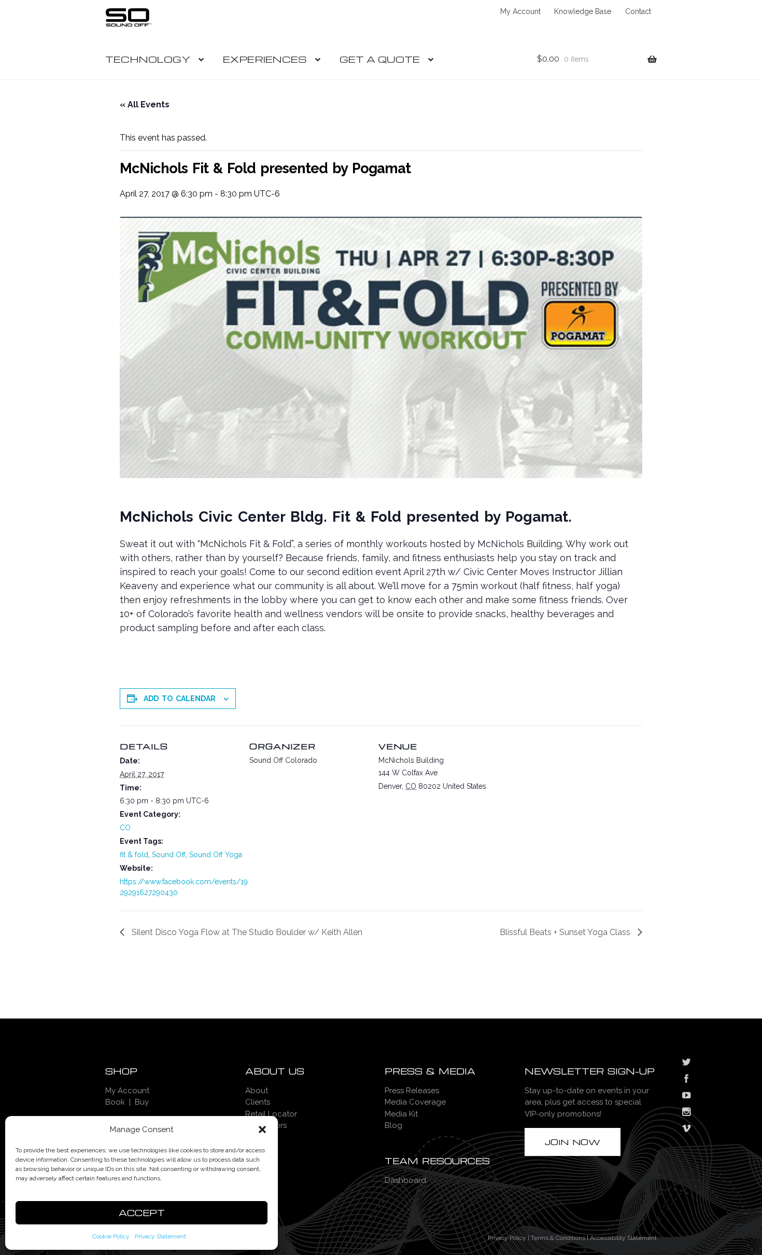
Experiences (265, 59)
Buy (142, 1102)
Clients (257, 1102)
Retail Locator (271, 1114)
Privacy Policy (507, 1238)
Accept (142, 1212)
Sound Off (169, 854)
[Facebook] (686, 1080)
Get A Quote (380, 59)
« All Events (145, 104)
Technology (147, 59)
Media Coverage (415, 1102)
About (256, 1090)
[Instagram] (686, 1113)
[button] (262, 1129)
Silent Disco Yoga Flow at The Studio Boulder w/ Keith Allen (246, 932)
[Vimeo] (686, 1129)
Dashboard (405, 1180)
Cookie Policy (111, 1236)
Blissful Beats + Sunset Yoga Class (566, 932)
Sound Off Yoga (215, 854)
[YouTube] (686, 1096)
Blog (393, 1125)
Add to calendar (180, 698)
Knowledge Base (582, 11)
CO (125, 828)
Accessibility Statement (623, 1238)
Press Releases (412, 1090)
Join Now (572, 1142)
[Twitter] (686, 1063)
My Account (520, 11)
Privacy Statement (160, 1236)
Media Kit (401, 1114)
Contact (638, 11)
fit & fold (134, 854)
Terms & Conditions (558, 1238)
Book (115, 1102)
